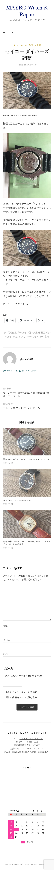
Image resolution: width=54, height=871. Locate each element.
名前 (5, 626)
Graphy (33, 864)
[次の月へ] (43, 811)
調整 (15, 336)
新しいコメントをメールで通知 (21, 691)
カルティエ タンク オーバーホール (21, 407)
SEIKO (30, 336)
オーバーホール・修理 (23, 45)
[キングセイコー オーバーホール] (27, 483)
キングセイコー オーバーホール (16, 500)
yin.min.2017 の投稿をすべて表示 (19, 370)
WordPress (18, 864)
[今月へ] (37, 811)
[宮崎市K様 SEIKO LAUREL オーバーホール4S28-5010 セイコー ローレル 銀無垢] (27, 524)
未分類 (38, 45)
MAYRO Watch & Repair (27, 10)
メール (6, 640)
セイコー (38, 336)
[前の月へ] (32, 811)
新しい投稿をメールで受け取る (21, 697)
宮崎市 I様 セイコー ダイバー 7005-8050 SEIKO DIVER (26, 459)
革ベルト (22, 332)
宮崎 (47, 336)
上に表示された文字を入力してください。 (24, 675)
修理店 (41, 332)
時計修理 (32, 332)
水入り (22, 336)
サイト (6, 654)
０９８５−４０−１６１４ (31, 738)
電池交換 (12, 332)
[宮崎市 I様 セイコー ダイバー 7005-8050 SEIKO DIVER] (27, 441)
